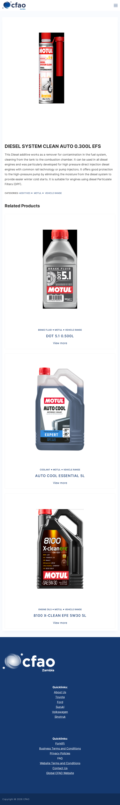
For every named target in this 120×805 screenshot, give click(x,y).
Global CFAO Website (60, 773)
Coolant (45, 469)
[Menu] (116, 5)
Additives (24, 193)
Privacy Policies (60, 753)
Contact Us (60, 768)
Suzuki (60, 707)
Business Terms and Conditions (60, 748)
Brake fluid (45, 330)
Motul (38, 193)
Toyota (60, 697)
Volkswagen (60, 712)
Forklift (60, 743)
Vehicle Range (53, 193)
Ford (60, 702)
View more (60, 343)
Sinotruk (60, 716)
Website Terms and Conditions (60, 763)
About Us (60, 692)
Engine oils (45, 609)
